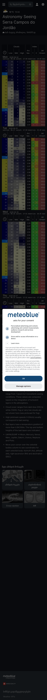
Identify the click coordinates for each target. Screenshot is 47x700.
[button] (24, 343)
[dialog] (23, 350)
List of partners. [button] (35, 358)
